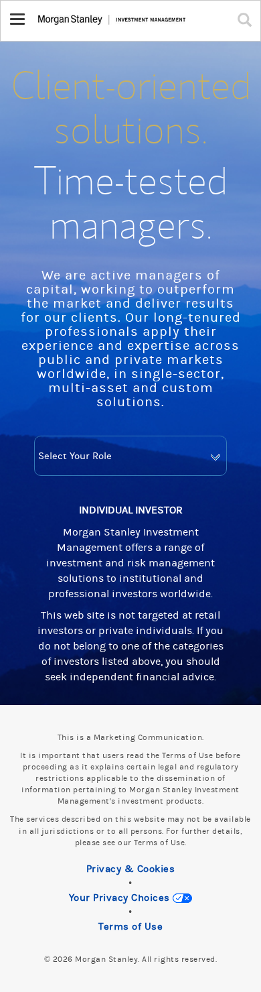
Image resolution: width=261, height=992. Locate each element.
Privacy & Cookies (130, 869)
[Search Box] (247, 19)
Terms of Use (130, 926)
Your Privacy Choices (121, 898)
